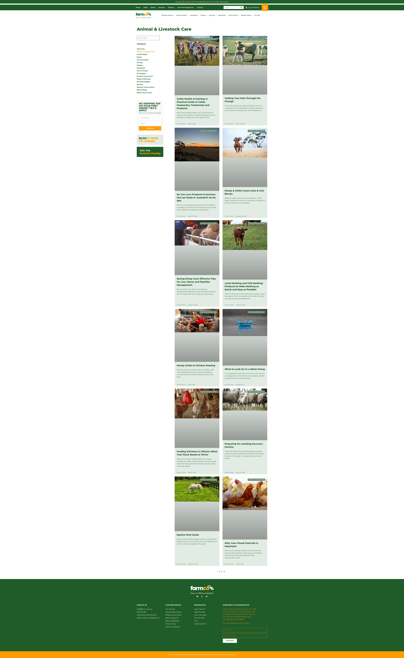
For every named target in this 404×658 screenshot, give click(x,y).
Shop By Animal (167, 15)
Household (141, 68)
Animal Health (181, 15)
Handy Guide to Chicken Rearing (196, 365)
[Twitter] (206, 596)
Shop (146, 7)
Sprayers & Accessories (145, 87)
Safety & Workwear (144, 79)
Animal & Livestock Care (146, 51)
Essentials (221, 15)
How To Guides (142, 71)
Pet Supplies (141, 73)
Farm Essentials (143, 60)
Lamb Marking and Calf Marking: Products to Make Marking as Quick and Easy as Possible (244, 286)
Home (138, 7)
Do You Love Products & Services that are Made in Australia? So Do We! (196, 197)
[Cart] (265, 7)
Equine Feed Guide (188, 534)
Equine (203, 15)
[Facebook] (197, 596)
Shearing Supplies (143, 82)
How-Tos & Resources (185, 7)
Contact (200, 7)
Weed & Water (246, 15)
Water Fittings (142, 90)
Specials (140, 84)
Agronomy (141, 49)
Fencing (212, 15)
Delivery (171, 7)
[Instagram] (202, 596)
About (153, 7)
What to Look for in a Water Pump (245, 369)
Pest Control (233, 15)
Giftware (140, 65)
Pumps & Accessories (145, 76)
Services (162, 7)
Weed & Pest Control (144, 93)
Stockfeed (193, 15)
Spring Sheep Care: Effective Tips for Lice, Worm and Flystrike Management (196, 281)
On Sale (257, 15)
